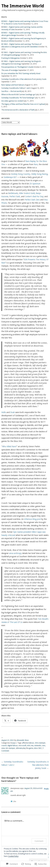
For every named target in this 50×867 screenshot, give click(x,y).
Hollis (3, 412)
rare (43, 746)
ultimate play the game (24, 748)
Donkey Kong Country (20, 174)
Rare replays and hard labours (13, 85)
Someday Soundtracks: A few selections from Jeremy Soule (23, 79)
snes (3, 748)
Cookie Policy (13, 856)
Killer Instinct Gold (27, 193)
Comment (39, 841)
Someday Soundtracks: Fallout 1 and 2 (16, 88)
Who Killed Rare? (9, 446)
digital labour (13, 746)
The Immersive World (22, 5)
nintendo (37, 746)
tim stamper (10, 748)
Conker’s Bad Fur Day (34, 196)
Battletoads (13, 193)
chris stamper (40, 743)
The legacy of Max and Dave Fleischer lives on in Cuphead (23, 104)
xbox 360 (37, 748)
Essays (13, 743)
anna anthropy (15, 553)
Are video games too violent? (12, 101)
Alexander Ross (23, 740)
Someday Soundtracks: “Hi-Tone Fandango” (18, 98)
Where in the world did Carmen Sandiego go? (18, 95)
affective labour (28, 743)
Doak (12, 412)
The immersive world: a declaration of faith (17, 110)
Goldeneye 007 (10, 177)
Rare (36, 164)
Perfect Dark (14, 196)
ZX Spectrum (35, 184)
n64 (28, 746)
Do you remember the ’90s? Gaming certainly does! (20, 73)
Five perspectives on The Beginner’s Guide (17, 67)
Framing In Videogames (10, 58)
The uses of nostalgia (9, 70)
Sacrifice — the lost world (11, 91)
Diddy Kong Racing (39, 174)
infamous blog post (32, 519)
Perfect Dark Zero (32, 200)
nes (32, 746)
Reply (46, 789)
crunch (4, 746)
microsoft (22, 746)
